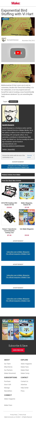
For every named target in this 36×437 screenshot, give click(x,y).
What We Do (8, 367)
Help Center (24, 388)
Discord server (29, 156)
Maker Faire (25, 367)
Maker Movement (10, 373)
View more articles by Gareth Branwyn (13, 146)
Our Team (7, 364)
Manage (7, 388)
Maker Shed (25, 370)
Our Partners (8, 370)
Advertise (24, 384)
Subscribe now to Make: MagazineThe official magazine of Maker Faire (18, 166)
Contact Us (24, 381)
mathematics (13, 101)
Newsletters (8, 391)
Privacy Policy (13, 414)
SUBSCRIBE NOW (18, 350)
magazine (26, 364)
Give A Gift (7, 384)
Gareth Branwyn (8, 125)
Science (5, 19)
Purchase (7, 381)
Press (22, 391)
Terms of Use (22, 414)
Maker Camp (25, 373)
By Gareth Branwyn (13, 40)
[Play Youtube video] (18, 52)
